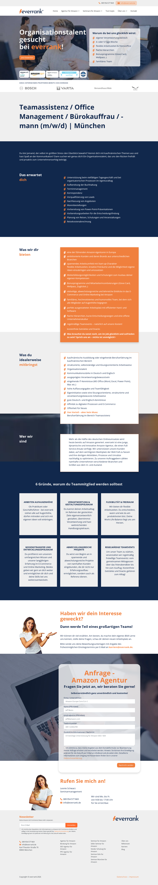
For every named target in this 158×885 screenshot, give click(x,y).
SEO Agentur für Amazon (66, 847)
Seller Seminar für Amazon (97, 845)
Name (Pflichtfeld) (71, 706)
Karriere (124, 846)
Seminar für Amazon (98, 841)
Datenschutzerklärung (73, 758)
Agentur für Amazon (67, 841)
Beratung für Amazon (68, 844)
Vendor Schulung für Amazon (98, 850)
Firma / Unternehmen (72, 698)
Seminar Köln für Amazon (97, 855)
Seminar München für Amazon (99, 860)
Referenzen (125, 844)
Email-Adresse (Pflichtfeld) (74, 715)
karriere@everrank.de (121, 647)
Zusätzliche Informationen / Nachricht (79, 732)
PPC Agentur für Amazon (66, 853)
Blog (123, 849)
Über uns (124, 841)
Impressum (134, 877)
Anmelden (71, 825)
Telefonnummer (70, 723)
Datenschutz (122, 877)
